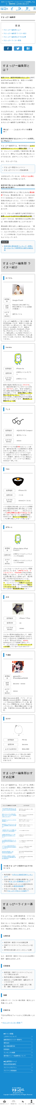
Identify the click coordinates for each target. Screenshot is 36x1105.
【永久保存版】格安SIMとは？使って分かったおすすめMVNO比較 (9, 809)
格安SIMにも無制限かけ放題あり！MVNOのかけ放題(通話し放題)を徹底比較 (9, 857)
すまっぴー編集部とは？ (12, 30)
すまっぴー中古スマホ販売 (17, 891)
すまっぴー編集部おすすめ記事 (15, 37)
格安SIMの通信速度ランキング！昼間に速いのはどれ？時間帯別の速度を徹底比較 (18, 248)
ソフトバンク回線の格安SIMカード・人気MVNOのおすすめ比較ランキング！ (9, 847)
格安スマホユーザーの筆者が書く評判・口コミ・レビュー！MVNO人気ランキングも (9, 815)
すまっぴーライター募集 (12, 40)
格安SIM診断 (18, 886)
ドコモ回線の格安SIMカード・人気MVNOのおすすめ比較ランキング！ (9, 841)
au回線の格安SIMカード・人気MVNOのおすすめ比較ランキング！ (8, 835)
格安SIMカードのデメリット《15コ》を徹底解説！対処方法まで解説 (9, 825)
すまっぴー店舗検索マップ (18, 881)
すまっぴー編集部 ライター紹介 (15, 33)
